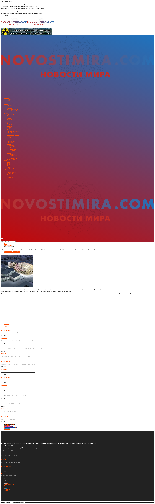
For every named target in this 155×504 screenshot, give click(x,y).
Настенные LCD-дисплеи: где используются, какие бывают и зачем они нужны (21, 13)
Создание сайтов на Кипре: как (9, 455)
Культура (9, 127)
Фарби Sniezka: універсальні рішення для (11, 462)
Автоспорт (9, 167)
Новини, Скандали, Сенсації (13, 110)
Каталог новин (10, 108)
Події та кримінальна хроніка (13, 131)
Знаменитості (10, 157)
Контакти (9, 103)
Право (8, 117)
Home (5, 244)
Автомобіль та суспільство (13, 135)
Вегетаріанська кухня (15, 147)
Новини (6, 104)
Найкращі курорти (11, 177)
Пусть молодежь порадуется (8, 411)
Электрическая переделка (8, 419)
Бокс (8, 165)
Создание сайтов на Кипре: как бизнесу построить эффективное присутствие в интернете (25, 4)
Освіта (8, 129)
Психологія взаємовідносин (16, 133)
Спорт (5, 160)
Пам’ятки (9, 174)
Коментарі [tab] (6, 326)
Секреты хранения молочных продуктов (11, 403)
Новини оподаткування (12, 109)
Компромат (13, 151)
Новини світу (10, 107)
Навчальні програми (11, 132)
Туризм (6, 169)
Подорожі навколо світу (12, 171)
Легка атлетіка (10, 168)
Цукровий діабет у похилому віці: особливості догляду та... (16, 356)
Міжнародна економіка (12, 114)
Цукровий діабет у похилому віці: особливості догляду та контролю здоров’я (21, 11)
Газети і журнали (11, 150)
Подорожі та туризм (11, 176)
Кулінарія (9, 144)
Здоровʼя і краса (11, 140)
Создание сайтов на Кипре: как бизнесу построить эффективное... (18, 332)
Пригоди (9, 137)
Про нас (9, 99)
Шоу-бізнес (9, 124)
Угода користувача (11, 101)
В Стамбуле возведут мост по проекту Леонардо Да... (15, 395)
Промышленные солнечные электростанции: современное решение (19, 469)
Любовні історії (13, 158)
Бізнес (6, 113)
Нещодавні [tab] (7, 324)
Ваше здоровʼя (10, 145)
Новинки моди (10, 142)
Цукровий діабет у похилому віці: (9, 475)
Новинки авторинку (11, 141)
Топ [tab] (5, 325)
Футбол (8, 163)
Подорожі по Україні (11, 172)
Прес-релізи (10, 105)
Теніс (8, 162)
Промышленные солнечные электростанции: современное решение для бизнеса (22, 8)
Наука (8, 128)
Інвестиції (9, 119)
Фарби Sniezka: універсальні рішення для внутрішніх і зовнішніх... (18, 340)
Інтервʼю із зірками (11, 159)
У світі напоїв (13, 149)
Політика (6, 112)
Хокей (8, 164)
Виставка (9, 153)
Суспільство (7, 123)
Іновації (9, 121)
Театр (8, 136)
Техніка (6, 122)
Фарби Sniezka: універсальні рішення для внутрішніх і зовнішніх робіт (19, 6)
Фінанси (9, 118)
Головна (6, 98)
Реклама (9, 100)
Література (9, 126)
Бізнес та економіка (11, 115)
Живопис (12, 154)
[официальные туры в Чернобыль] (26, 34)
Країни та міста (10, 173)
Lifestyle (6, 139)
